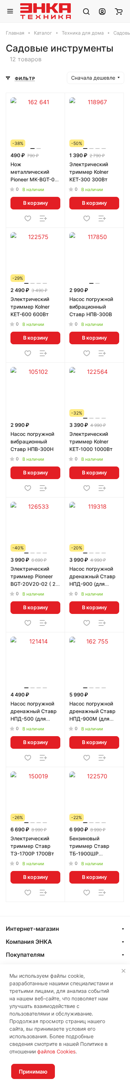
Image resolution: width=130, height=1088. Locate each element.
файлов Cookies (56, 1051)
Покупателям (25, 954)
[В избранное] (28, 218)
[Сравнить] (43, 218)
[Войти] (102, 11)
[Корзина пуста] (118, 11)
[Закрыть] (123, 970)
